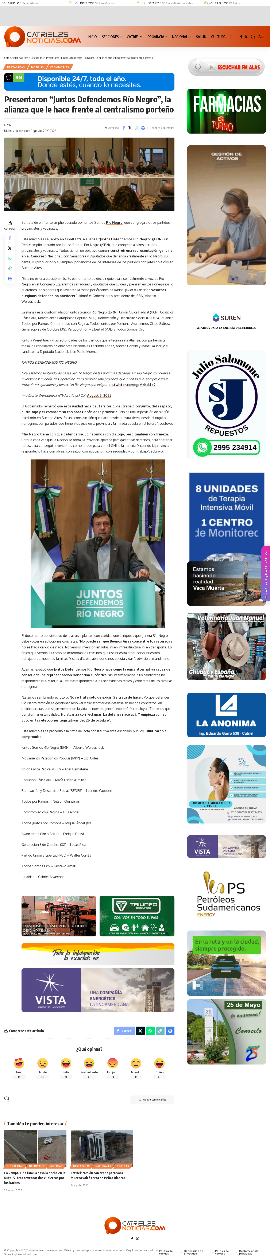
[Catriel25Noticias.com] (42, 36)
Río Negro (114, 222)
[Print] (143, 128)
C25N (7, 125)
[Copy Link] (137, 128)
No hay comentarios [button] (154, 1099)
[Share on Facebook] (124, 128)
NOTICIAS (37, 67)
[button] (231, 36)
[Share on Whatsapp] (10, 258)
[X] (246, 37)
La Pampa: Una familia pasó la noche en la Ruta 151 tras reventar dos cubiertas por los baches (34, 1178)
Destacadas (16, 67)
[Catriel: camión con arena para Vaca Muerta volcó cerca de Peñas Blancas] (102, 1148)
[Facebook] (241, 37)
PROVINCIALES (59, 67)
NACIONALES (37, 1166)
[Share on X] (130, 128)
